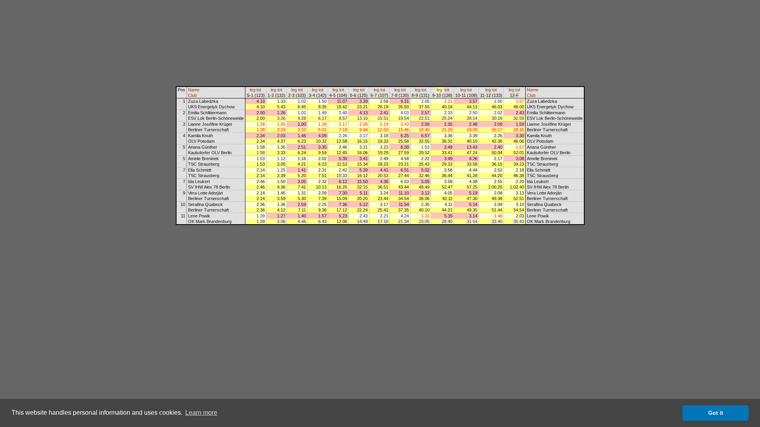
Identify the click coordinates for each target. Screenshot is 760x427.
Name (194, 89)
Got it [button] (715, 413)
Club (192, 95)
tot (258, 89)
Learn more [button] (201, 412)
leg (252, 89)
